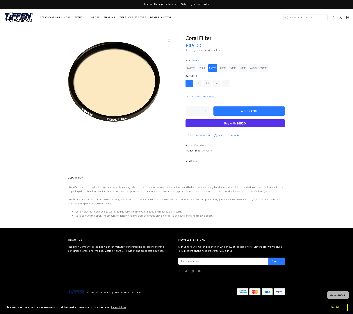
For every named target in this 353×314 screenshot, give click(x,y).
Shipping (190, 50)
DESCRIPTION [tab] (75, 178)
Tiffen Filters (199, 146)
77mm (243, 68)
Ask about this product (203, 97)
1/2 (225, 83)
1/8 (207, 83)
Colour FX (207, 151)
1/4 (216, 83)
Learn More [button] (118, 307)
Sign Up (276, 261)
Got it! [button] (335, 307)
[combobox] (306, 18)
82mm (253, 68)
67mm (223, 68)
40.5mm (190, 68)
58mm (212, 68)
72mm (233, 68)
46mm (202, 68)
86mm (263, 68)
